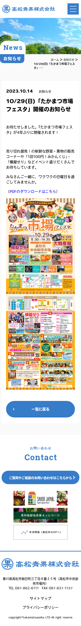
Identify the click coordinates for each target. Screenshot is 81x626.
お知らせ (68, 59)
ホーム (55, 59)
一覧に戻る (41, 409)
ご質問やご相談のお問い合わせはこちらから (40, 477)
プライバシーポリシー (40, 607)
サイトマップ (40, 598)
